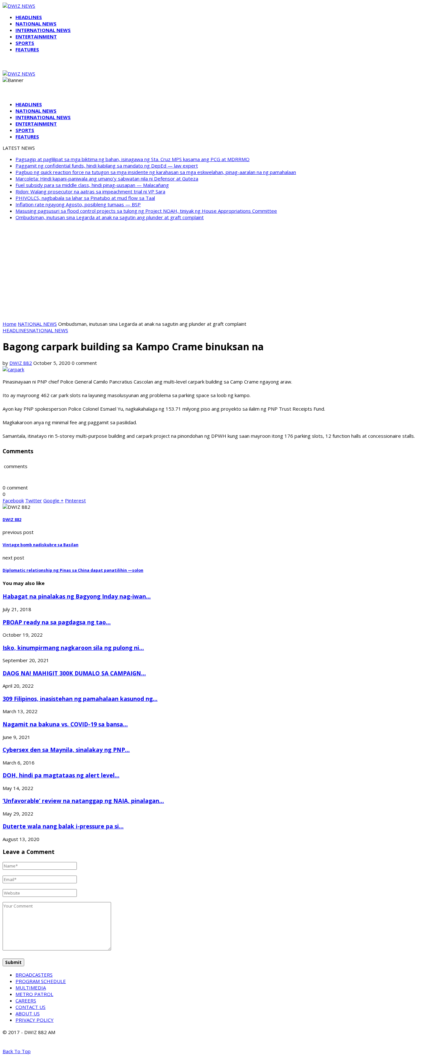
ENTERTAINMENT (36, 36)
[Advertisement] (220, 270)
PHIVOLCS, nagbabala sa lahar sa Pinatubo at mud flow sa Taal (85, 198)
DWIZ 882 (20, 363)
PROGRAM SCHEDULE (40, 981)
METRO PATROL (34, 994)
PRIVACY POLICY (34, 1020)
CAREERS (25, 1000)
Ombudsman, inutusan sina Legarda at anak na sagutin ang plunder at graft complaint (109, 217)
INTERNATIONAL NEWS (43, 30)
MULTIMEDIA (30, 987)
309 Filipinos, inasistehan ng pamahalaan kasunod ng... (80, 699)
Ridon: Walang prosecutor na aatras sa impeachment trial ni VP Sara (90, 191)
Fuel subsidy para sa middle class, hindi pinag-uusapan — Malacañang (92, 185)
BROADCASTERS (34, 974)
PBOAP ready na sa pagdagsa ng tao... (57, 622)
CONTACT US (30, 1007)
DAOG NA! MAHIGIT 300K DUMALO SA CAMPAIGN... (74, 673)
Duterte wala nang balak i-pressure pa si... (63, 826)
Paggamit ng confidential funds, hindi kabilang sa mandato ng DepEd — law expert (106, 165)
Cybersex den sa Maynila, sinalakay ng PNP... (66, 750)
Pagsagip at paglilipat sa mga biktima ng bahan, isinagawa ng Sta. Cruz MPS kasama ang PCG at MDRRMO (132, 159)
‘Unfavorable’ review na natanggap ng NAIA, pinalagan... (83, 801)
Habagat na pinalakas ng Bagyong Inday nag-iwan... (77, 596)
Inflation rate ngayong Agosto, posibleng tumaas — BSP (78, 204)
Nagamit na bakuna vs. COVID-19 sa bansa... (65, 724)
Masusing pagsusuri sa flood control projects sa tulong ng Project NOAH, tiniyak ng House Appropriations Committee (146, 211)
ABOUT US (27, 1013)
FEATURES (27, 49)
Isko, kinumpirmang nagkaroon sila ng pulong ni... (73, 648)
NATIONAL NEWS (35, 23)
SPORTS (24, 43)
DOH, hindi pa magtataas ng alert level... (61, 775)
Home (9, 324)
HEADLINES (28, 17)
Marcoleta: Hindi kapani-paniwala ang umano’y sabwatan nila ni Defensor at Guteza (106, 178)
